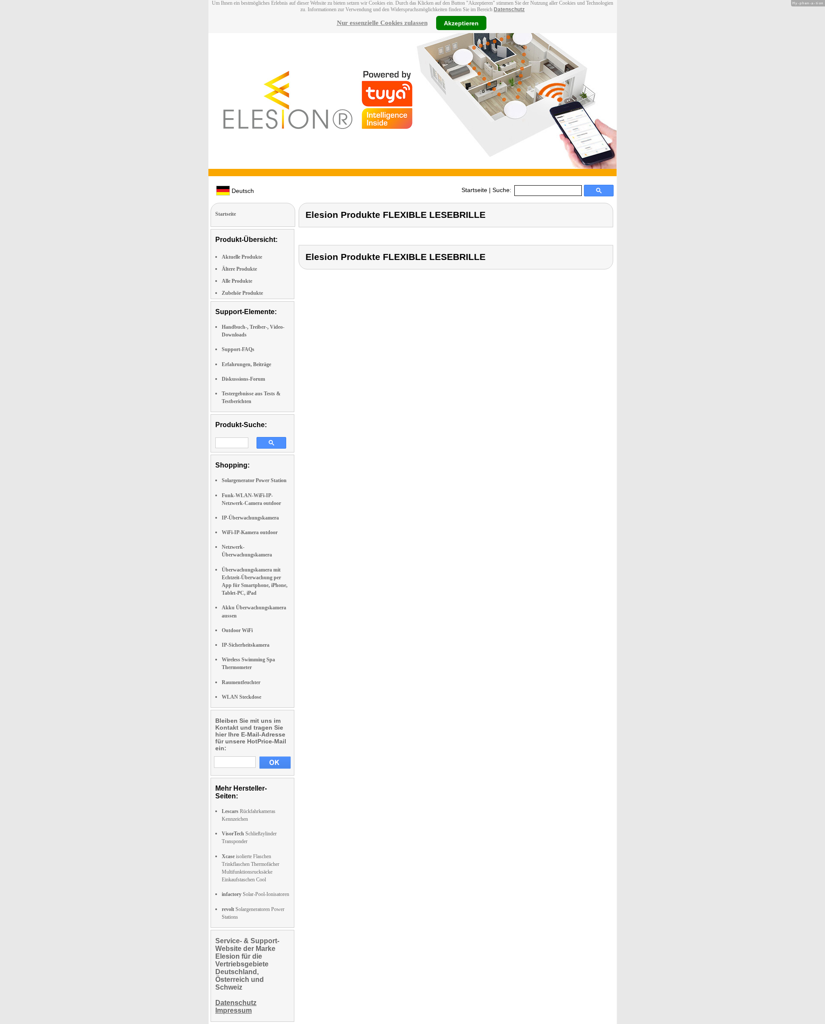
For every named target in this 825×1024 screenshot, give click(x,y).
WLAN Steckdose (241, 697)
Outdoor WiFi (237, 630)
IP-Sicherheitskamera (245, 645)
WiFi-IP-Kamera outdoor (250, 532)
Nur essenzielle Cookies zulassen (382, 22)
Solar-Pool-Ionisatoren (255, 894)
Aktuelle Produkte (242, 257)
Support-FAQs (238, 349)
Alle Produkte (237, 281)
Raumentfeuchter (241, 682)
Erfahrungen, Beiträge (246, 364)
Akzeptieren (461, 22)
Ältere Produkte (239, 269)
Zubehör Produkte (242, 293)
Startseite (474, 189)
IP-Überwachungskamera (250, 518)
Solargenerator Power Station (254, 480)
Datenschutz (509, 9)
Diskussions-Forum (243, 379)
